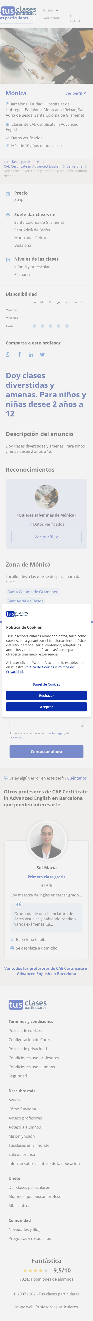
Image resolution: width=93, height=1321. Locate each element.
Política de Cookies (39, 667)
